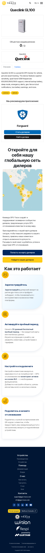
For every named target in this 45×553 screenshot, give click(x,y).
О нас (22, 486)
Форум (22, 472)
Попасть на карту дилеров (22, 252)
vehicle (14, 93)
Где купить (22, 483)
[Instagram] (26, 504)
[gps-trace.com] (9, 3)
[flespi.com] (22, 528)
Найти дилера (22, 137)
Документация (22, 469)
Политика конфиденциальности (29, 543)
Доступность (31, 547)
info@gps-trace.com (23, 500)
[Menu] (41, 3)
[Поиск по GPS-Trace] (30, 3)
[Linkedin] (22, 504)
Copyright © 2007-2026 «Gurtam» (22, 550)
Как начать (22, 480)
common (6, 93)
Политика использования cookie (18, 547)
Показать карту (22, 190)
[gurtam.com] (22, 522)
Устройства (22, 462)
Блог (22, 489)
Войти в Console (28, 511)
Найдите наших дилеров (22, 260)
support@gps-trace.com (22, 497)
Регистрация (14, 511)
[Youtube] (30, 504)
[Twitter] (18, 504)
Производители (22, 459)
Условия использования (14, 543)
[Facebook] (14, 504)
